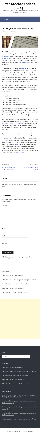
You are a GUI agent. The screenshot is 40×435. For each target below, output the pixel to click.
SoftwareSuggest (7, 419)
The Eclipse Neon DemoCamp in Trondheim (15, 284)
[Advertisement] (20, 319)
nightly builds (6, 58)
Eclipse (27, 71)
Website (4, 244)
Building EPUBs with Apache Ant (11, 397)
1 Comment (14, 32)
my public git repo (24, 62)
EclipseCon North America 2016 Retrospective (15, 292)
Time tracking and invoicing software (25, 419)
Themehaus (30, 431)
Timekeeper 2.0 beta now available (12, 275)
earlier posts (22, 69)
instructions (20, 153)
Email (4, 236)
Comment (5, 205)
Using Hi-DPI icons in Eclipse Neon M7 (13, 288)
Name (4, 228)
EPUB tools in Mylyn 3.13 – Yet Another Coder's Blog (17, 395)
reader (17, 144)
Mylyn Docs (5, 56)
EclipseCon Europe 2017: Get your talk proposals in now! (19, 280)
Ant (24, 75)
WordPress (17, 431)
